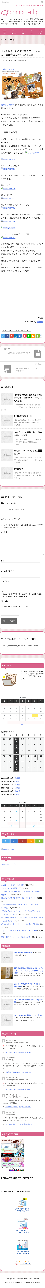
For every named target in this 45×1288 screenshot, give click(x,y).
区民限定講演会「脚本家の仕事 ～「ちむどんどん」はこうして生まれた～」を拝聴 (28, 970)
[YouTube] (22, 841)
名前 (3, 561)
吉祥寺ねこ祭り (7, 105)
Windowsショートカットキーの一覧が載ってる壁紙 (20, 924)
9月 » (34, 826)
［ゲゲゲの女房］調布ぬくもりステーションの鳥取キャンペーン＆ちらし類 (28, 398)
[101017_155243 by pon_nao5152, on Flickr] (8, 237)
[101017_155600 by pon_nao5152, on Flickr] (8, 221)
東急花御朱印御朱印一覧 (23, 952)
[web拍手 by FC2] (42, 336)
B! (26, 5)
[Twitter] (5, 841)
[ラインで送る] (29, 336)
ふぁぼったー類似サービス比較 (12, 885)
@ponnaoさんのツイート (10, 864)
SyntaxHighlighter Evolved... (15, 1042)
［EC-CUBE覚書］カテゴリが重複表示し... (18, 1124)
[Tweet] (3, 336)
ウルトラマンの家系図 (9, 888)
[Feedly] (39, 841)
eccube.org (10, 1114)
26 (16, 820)
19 (16, 817)
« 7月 (10, 826)
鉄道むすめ (18, 469)
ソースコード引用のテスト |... (15, 1097)
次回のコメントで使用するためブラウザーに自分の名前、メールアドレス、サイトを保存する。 (22, 595)
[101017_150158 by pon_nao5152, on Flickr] (32, 152)
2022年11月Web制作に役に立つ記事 (28, 1015)
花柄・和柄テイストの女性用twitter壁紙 (15, 937)
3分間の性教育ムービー (24, 416)
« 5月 (22, 724)
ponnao (40, 322)
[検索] (42, 2)
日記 (41, 318)
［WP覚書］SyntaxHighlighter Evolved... (18, 1052)
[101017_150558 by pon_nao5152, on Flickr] (8, 208)
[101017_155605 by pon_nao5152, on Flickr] (8, 227)
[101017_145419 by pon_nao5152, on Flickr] (8, 159)
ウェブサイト (6, 581)
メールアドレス (7, 571)
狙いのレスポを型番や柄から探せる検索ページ (18, 898)
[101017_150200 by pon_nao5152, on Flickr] (8, 169)
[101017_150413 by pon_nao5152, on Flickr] (8, 198)
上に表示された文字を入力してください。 (16, 606)
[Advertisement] (20, 294)
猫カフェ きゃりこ (10, 69)
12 (16, 814)
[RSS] (33, 336)
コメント (4, 532)
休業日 (17, 778)
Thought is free (35, 1282)
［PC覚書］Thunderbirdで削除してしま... (18, 1072)
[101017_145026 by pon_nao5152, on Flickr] (8, 188)
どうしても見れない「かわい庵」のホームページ (19, 930)
